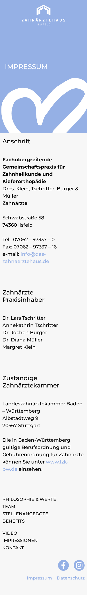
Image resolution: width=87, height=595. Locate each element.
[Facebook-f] (63, 565)
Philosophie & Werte (29, 499)
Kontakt (13, 547)
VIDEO (9, 533)
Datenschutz (71, 578)
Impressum (39, 578)
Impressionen (20, 540)
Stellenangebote (25, 513)
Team (8, 506)
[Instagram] (79, 565)
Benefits (13, 521)
